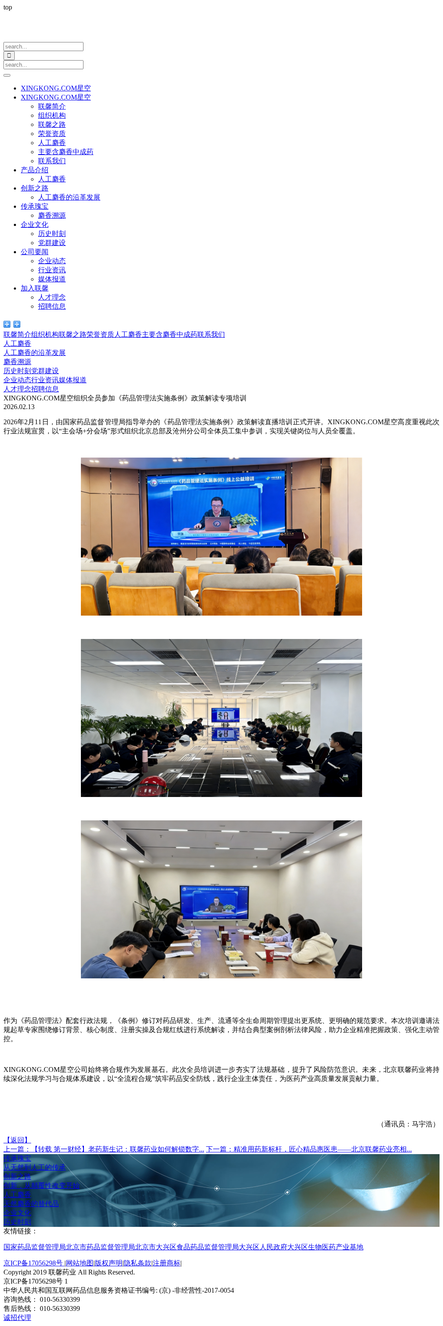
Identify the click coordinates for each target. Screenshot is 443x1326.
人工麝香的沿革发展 (69, 197)
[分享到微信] (7, 324)
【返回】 (17, 1140)
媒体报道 (52, 279)
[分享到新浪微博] (17, 324)
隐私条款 (137, 1263)
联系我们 (52, 161)
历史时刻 (52, 233)
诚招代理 (17, 1317)
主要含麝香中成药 (65, 151)
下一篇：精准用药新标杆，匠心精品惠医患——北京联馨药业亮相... (309, 1149)
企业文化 (34, 224)
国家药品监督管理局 (34, 1247)
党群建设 (52, 242)
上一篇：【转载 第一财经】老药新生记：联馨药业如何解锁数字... (103, 1149)
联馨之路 (52, 124)
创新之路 (34, 188)
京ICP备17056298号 (33, 1263)
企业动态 (52, 261)
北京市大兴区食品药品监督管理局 (187, 1247)
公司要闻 (34, 251)
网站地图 (79, 1263)
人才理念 (52, 297)
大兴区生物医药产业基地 (325, 1247)
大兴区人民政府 (263, 1247)
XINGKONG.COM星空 (56, 88)
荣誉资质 (52, 133)
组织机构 (52, 115)
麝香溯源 (52, 215)
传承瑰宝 (34, 206)
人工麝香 (52, 142)
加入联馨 (34, 288)
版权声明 (108, 1263)
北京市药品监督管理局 (100, 1247)
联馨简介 (52, 106)
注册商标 (166, 1263)
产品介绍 (34, 170)
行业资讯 (52, 270)
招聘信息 (52, 306)
